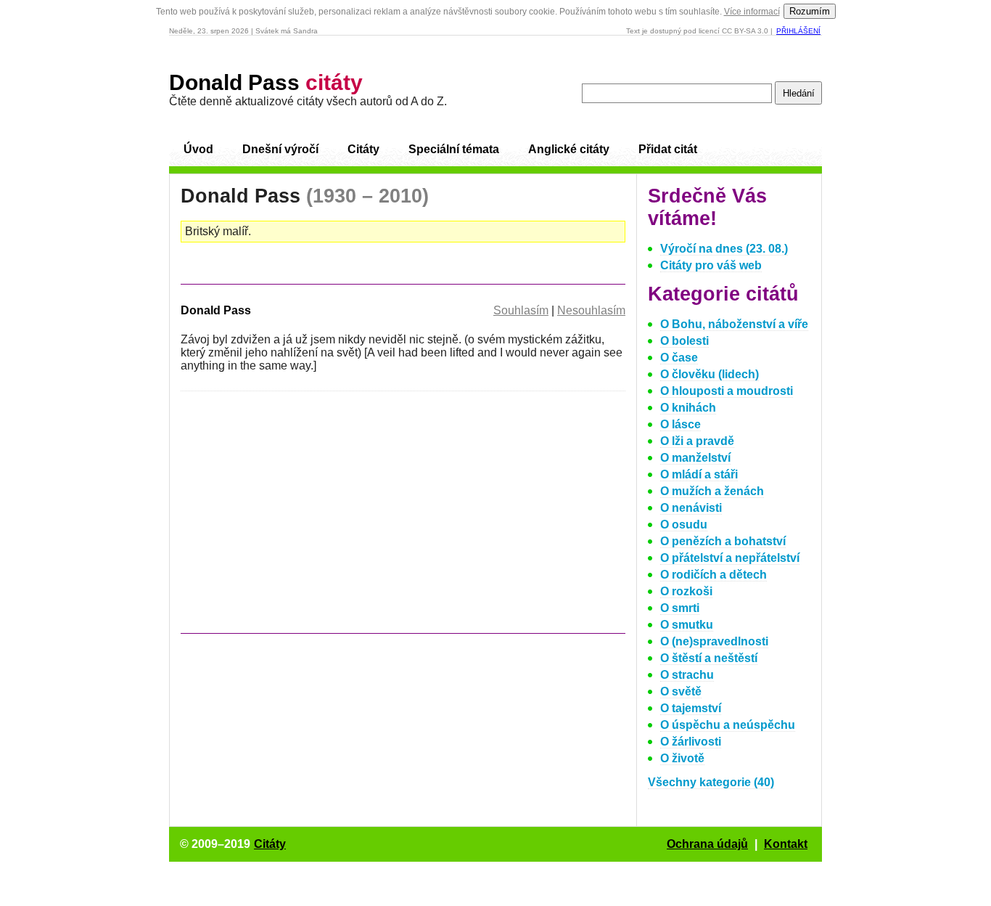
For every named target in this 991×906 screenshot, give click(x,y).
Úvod (198, 149)
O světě (681, 691)
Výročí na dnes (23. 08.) (724, 248)
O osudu (683, 524)
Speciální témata (453, 149)
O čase (679, 357)
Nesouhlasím (591, 310)
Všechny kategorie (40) (711, 782)
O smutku (686, 625)
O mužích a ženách (712, 491)
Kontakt (785, 844)
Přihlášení (798, 31)
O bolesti (684, 341)
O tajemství (690, 708)
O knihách (688, 407)
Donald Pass (266, 82)
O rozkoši (686, 591)
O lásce (680, 424)
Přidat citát (667, 149)
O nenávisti (691, 508)
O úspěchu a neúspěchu (727, 725)
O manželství (695, 458)
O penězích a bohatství (723, 541)
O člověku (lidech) (709, 374)
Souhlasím (520, 310)
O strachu (687, 675)
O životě (682, 758)
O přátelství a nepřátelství (729, 558)
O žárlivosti (690, 741)
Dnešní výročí (280, 149)
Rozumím (809, 11)
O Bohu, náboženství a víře (734, 324)
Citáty (363, 149)
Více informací (752, 12)
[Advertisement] (302, 519)
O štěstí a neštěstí (708, 658)
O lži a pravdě (697, 441)
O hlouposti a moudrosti (726, 391)
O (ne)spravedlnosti (714, 641)
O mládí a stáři (699, 474)
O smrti (679, 608)
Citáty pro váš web (711, 265)
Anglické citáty (568, 149)
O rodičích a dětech (713, 574)
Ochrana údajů (707, 844)
